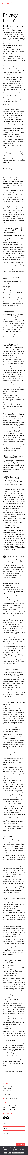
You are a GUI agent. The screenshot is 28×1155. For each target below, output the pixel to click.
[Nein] (26, 1150)
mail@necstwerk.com (11, 1098)
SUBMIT (19, 1144)
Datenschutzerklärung (17, 1152)
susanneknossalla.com (9, 1105)
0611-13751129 (8, 1094)
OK (5, 1152)
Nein (9, 1152)
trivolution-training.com (9, 1109)
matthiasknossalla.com (9, 1107)
